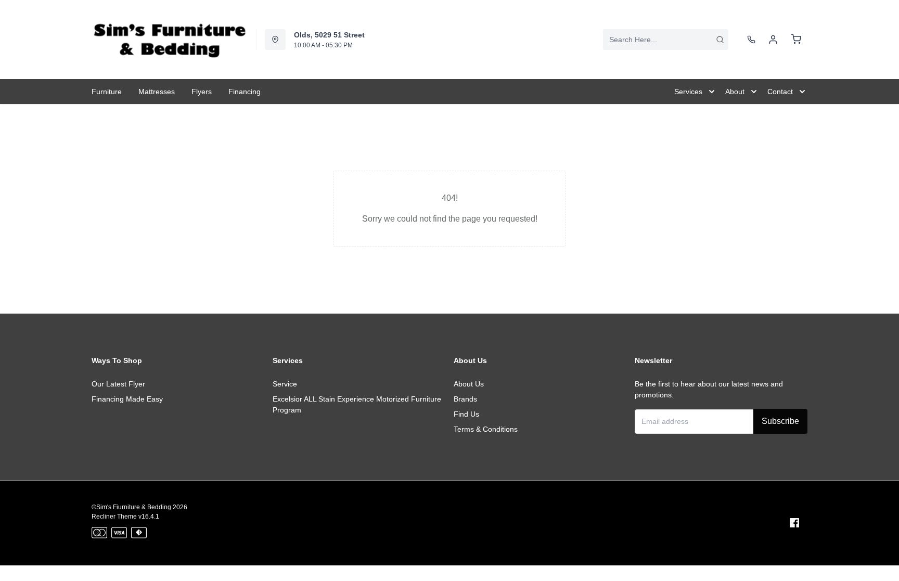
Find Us (466, 414)
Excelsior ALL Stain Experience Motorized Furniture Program (357, 404)
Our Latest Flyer (118, 384)
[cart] (796, 39)
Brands (465, 399)
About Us (469, 384)
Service (285, 384)
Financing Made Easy (127, 399)
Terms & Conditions (486, 429)
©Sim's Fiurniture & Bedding (131, 507)
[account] (773, 39)
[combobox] (665, 39)
